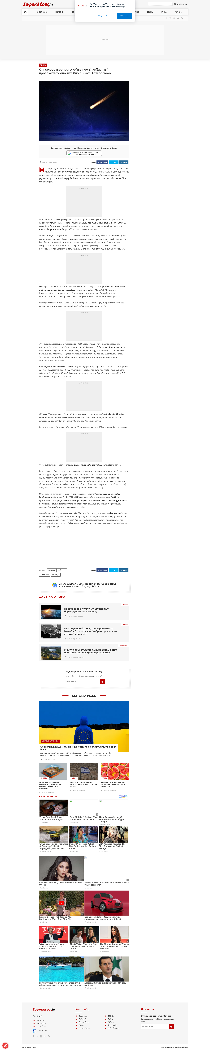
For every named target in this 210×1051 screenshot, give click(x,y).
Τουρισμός (124, 645)
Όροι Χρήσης (41, 1026)
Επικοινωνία (41, 1023)
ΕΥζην (110, 1019)
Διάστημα (62, 570)
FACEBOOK (103, 162)
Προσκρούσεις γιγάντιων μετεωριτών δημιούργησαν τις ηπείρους (86, 610)
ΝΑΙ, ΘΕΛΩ (124, 15)
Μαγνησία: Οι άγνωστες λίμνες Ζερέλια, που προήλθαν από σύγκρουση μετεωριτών (90, 651)
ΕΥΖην (164, 12)
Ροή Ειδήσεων (113, 1028)
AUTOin (178, 12)
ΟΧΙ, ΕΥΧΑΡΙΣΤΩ (105, 15)
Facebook (167, 18)
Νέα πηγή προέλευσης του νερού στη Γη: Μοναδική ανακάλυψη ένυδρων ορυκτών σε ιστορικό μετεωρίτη (90, 631)
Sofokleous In (38, 4)
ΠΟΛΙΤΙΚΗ (59, 12)
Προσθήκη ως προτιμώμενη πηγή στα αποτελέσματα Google (85, 153)
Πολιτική (82, 1019)
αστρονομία (44, 575)
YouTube (174, 18)
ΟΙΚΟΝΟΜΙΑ (42, 12)
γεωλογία (55, 575)
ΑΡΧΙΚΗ (25, 12)
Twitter (170, 18)
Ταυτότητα (40, 1020)
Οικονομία (83, 1016)
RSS (181, 18)
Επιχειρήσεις (84, 1022)
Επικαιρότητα (84, 1028)
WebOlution (182, 1047)
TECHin (150, 12)
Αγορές (81, 1025)
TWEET (115, 162)
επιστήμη (51, 570)
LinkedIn (177, 18)
